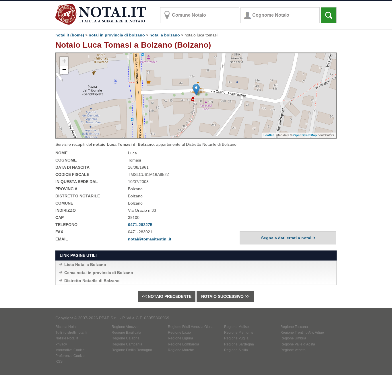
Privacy (61, 344)
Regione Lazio (179, 333)
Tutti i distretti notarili (71, 333)
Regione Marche (181, 350)
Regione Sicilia (236, 350)
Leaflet (268, 135)
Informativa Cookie (70, 350)
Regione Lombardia (183, 344)
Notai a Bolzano (165, 35)
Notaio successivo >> (225, 296)
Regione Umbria (293, 338)
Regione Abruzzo (125, 327)
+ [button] (64, 61)
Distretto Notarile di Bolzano (92, 280)
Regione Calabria (125, 338)
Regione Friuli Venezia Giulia (191, 327)
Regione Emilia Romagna (132, 350)
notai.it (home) (69, 35)
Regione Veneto (293, 350)
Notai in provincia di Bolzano (117, 35)
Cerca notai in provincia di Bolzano (98, 272)
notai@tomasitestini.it (149, 239)
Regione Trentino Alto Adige (302, 333)
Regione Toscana (294, 327)
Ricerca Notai (66, 327)
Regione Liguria (180, 338)
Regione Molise (236, 327)
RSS (59, 362)
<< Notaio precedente (166, 296)
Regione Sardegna (239, 344)
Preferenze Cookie (70, 356)
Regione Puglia (236, 338)
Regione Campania (127, 344)
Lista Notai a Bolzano (85, 264)
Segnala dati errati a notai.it (288, 238)
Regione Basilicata (126, 333)
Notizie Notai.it (66, 338)
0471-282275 (140, 224)
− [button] (64, 69)
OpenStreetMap (305, 135)
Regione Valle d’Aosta (297, 344)
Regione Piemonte (238, 333)
